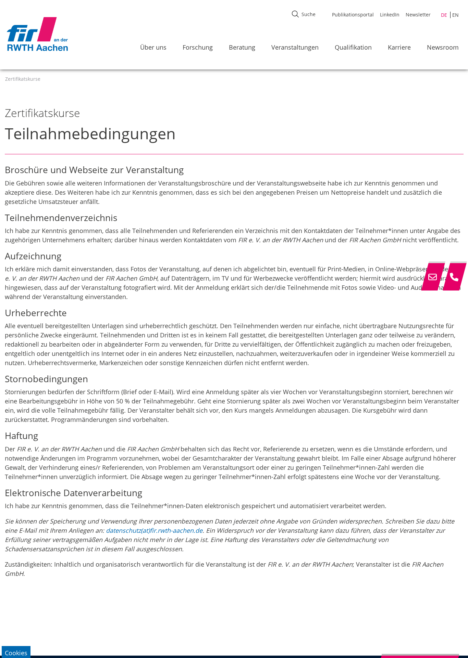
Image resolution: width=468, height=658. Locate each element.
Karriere (399, 47)
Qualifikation (353, 47)
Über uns (153, 47)
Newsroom (443, 47)
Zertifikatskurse (22, 79)
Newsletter (418, 14)
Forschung (198, 47)
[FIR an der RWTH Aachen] (37, 34)
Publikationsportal (353, 14)
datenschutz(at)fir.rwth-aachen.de (154, 530)
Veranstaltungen (295, 47)
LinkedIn (389, 14)
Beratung (242, 47)
